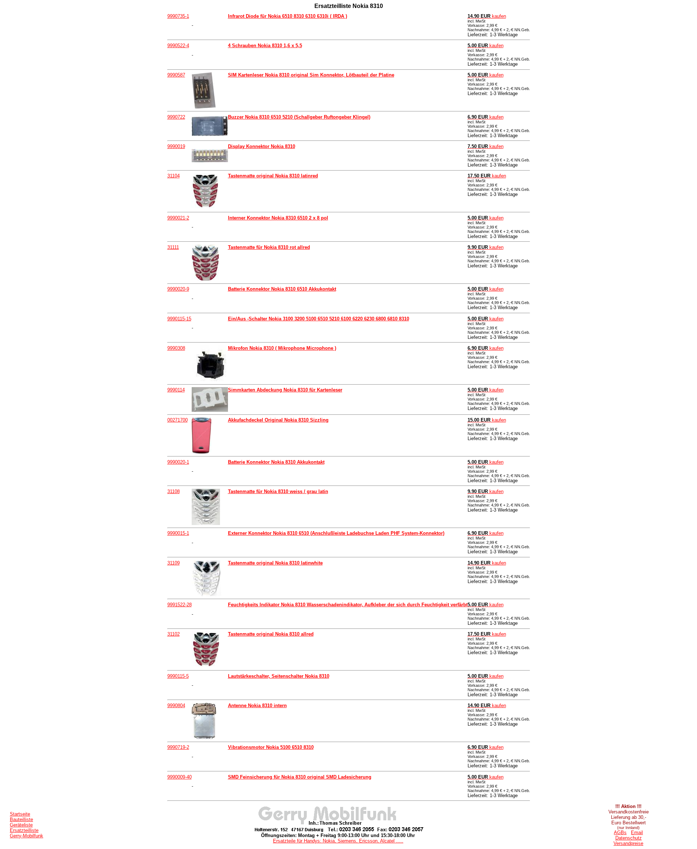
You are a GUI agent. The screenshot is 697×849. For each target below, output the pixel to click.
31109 (173, 563)
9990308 (176, 348)
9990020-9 (178, 289)
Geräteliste (21, 825)
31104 (173, 176)
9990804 (176, 705)
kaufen (487, 16)
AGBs (620, 832)
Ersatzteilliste (24, 830)
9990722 (176, 117)
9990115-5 (178, 676)
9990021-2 (178, 218)
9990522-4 (178, 45)
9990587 (176, 75)
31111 (173, 247)
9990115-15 (179, 318)
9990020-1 (178, 462)
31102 (173, 634)
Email (637, 832)
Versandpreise (628, 843)
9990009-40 (179, 777)
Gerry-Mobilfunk (26, 835)
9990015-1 (178, 533)
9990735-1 (178, 16)
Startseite (20, 814)
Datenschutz (628, 838)
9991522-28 (179, 604)
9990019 (176, 146)
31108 (173, 491)
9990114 (176, 390)
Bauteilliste (21, 819)
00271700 (177, 420)
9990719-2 (178, 747)
